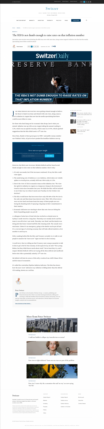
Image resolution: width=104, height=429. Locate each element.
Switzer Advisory (73, 1)
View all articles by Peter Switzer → (23, 303)
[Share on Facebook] (52, 46)
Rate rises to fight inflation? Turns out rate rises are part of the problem (51, 360)
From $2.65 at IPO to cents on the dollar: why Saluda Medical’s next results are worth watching (84, 122)
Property (50, 20)
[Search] (86, 20)
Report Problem (17, 1)
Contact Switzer (82, 403)
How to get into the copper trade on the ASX (83, 130)
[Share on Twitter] (53, 46)
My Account (81, 397)
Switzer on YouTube (65, 406)
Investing (41, 20)
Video (66, 20)
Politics (58, 20)
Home (13, 27)
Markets (31, 20)
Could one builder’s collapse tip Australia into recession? (47, 337)
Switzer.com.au (57, 1)
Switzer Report (65, 1)
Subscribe (76, 20)
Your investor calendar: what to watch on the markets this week (84, 113)
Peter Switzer (20, 46)
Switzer (52, 8)
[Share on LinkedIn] (55, 46)
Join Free (49, 155)
